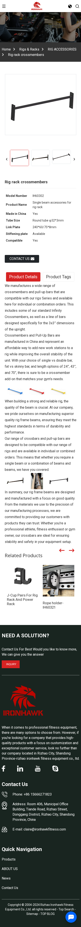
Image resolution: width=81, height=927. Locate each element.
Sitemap (32, 914)
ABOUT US (10, 869)
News (6, 878)
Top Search (67, 909)
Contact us (20, 259)
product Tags (58, 276)
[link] (23, 700)
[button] (7, 159)
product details (23, 276)
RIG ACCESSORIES (62, 49)
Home (6, 49)
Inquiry (11, 664)
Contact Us (10, 888)
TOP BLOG (47, 914)
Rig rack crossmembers (26, 55)
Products (9, 859)
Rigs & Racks (29, 49)
